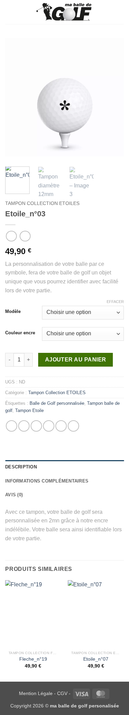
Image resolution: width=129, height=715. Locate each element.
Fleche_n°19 (33, 659)
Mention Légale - (37, 693)
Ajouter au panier (75, 359)
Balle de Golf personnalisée (57, 403)
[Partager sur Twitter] (36, 426)
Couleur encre (20, 333)
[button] (9, 11)
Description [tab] (21, 466)
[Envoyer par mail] (48, 426)
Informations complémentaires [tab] (46, 481)
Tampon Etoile (29, 410)
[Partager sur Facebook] (24, 426)
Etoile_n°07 (95, 659)
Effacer (115, 302)
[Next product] (11, 236)
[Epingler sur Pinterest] (61, 426)
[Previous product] (25, 236)
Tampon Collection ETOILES (42, 203)
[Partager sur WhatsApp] (11, 426)
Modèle (13, 311)
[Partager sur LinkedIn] (73, 426)
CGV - (64, 693)
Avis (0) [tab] (14, 494)
